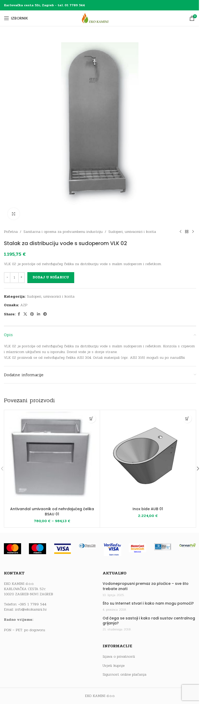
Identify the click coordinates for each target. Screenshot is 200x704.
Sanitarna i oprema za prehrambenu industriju (63, 231)
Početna (11, 231)
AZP (23, 305)
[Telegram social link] (45, 314)
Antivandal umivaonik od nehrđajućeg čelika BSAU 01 (52, 511)
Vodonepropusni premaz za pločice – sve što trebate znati (146, 586)
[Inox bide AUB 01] (147, 457)
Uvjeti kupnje (113, 665)
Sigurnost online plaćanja (124, 674)
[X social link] (25, 314)
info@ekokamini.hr (31, 609)
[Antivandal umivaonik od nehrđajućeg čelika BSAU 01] (51, 457)
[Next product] (193, 232)
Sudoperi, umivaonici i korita (132, 231)
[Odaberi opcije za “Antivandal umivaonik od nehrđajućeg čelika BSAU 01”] (91, 418)
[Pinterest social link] (32, 314)
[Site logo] (100, 18)
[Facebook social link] (19, 314)
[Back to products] (187, 232)
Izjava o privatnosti (119, 656)
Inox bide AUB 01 (148, 508)
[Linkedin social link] (38, 314)
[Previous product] (180, 232)
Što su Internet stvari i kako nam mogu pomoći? (148, 603)
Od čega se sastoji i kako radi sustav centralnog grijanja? (149, 621)
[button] (187, 418)
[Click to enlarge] (14, 214)
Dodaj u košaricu (51, 277)
